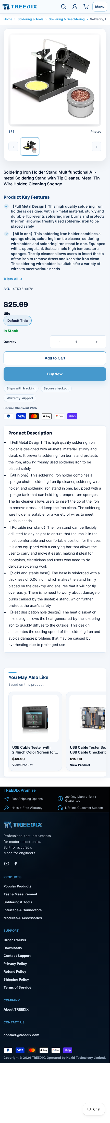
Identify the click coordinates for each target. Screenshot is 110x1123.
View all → (13, 279)
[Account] (75, 7)
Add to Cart (55, 358)
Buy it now (55, 374)
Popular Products (17, 886)
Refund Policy (15, 971)
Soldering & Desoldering (67, 19)
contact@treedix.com (21, 1035)
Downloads (13, 948)
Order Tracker (15, 940)
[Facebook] (16, 864)
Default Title (17, 321)
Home (8, 19)
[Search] (63, 7)
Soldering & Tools (30, 19)
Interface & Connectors (23, 910)
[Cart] (86, 7)
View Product (22, 765)
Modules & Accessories (23, 918)
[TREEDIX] (20, 6)
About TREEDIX (16, 1009)
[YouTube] (7, 864)
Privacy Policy (15, 963)
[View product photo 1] (30, 146)
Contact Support (17, 956)
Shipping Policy (16, 979)
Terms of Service (17, 987)
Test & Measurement (20, 894)
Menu (99, 7)
